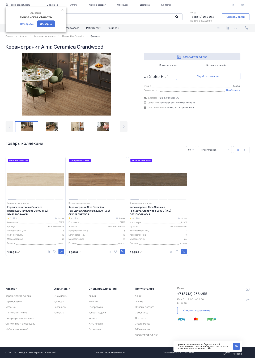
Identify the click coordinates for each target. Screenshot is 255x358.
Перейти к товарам (208, 76)
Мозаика (11, 307)
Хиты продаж (96, 323)
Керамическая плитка (18, 295)
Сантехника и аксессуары (20, 323)
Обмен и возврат (97, 4)
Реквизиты (60, 307)
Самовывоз (122, 4)
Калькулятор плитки (195, 56)
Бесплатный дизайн (216, 65)
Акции (92, 295)
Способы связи (236, 16)
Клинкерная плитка (17, 312)
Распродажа (96, 307)
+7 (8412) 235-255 (202, 17)
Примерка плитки (168, 65)
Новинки (94, 301)
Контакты (166, 4)
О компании (52, 4)
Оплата (74, 4)
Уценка (93, 318)
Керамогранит (14, 301)
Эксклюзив (95, 329)
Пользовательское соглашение (178, 352)
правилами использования (191, 348)
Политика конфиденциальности (109, 352)
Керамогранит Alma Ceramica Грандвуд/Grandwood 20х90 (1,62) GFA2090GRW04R (28, 210)
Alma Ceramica (233, 90)
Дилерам (59, 301)
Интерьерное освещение (20, 318)
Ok (236, 346)
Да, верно (46, 23)
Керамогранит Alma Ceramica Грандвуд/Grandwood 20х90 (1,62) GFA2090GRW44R (150, 210)
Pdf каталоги (93, 27)
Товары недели (97, 312)
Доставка (145, 4)
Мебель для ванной (17, 329)
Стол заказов (71, 27)
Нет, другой (27, 23)
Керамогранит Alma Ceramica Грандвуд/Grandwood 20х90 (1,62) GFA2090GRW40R (89, 210)
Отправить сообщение (196, 310)
